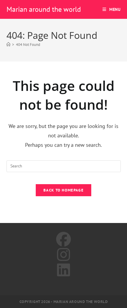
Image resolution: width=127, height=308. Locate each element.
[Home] (8, 44)
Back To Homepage (63, 190)
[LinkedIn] (63, 270)
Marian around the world (43, 9)
